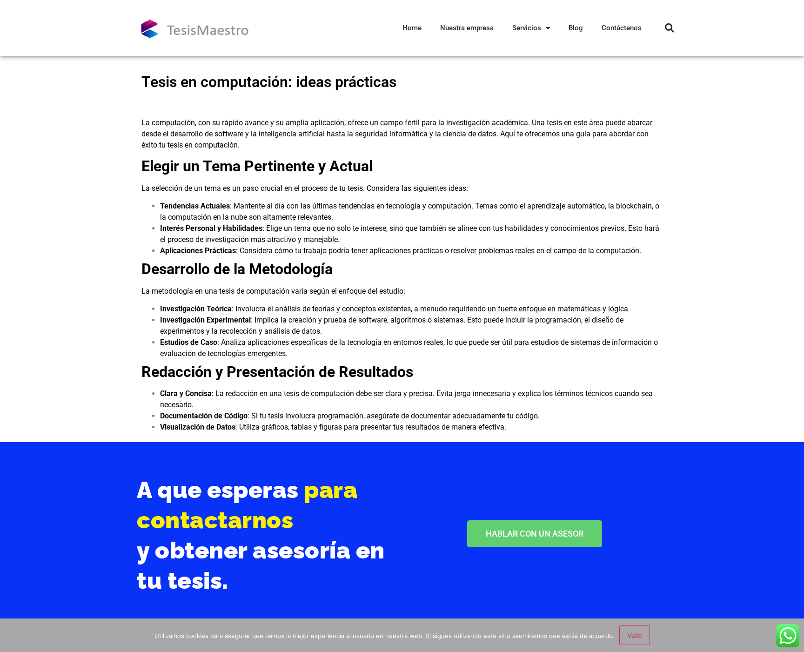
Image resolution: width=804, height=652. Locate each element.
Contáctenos (622, 28)
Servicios (526, 28)
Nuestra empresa (467, 28)
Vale (634, 635)
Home (412, 28)
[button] (669, 28)
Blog (576, 28)
